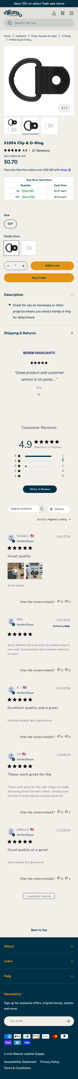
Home (7, 36)
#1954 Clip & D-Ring (20, 39)
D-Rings (66, 36)
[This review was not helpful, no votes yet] (66, 602)
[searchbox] (23, 508)
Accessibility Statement (20, 1062)
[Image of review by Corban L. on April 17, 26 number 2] (34, 571)
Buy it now (39, 277)
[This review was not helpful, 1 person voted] (66, 812)
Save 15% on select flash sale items (39, 3)
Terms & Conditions (17, 1068)
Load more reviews (39, 896)
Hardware (21, 36)
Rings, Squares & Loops (44, 36)
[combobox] (39, 23)
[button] (62, 13)
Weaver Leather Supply (28, 1054)
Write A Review (40, 489)
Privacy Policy (49, 1062)
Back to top (39, 930)
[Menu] (71, 13)
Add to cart (52, 265)
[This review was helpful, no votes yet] (58, 602)
